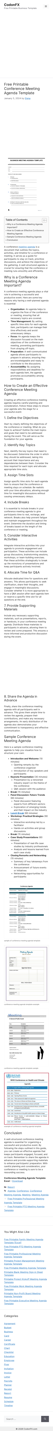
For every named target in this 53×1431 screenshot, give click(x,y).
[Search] (45, 1419)
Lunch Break (17, 813)
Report (11, 1187)
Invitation (9, 1368)
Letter (7, 1377)
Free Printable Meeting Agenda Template (25, 1268)
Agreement (9, 1323)
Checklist (9, 1352)
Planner (8, 1385)
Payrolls (8, 1381)
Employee (9, 1360)
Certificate (9, 1344)
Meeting (26, 1194)
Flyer (6, 1364)
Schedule (8, 1401)
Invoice (7, 1372)
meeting (22, 246)
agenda (31, 246)
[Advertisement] (26, 45)
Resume (8, 1397)
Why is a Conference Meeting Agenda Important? (25, 225)
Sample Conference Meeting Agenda (24, 237)
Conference (23, 1190)
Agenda (11, 1190)
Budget (7, 1327)
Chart (7, 1348)
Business (8, 1331)
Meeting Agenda (40, 1194)
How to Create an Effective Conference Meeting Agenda (25, 232)
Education (9, 1356)
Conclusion (12, 240)
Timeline (8, 1405)
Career (7, 1340)
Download (17, 1181)
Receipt (8, 1389)
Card (6, 1335)
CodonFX (12, 5)
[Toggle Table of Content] (43, 220)
